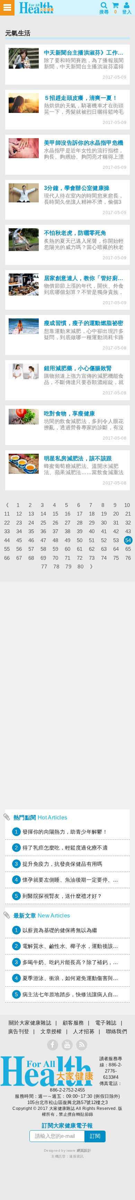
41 (104, 531)
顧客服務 (73, 1023)
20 (116, 514)
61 (80, 549)
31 (116, 523)
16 (68, 514)
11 (7, 514)
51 (92, 540)
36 (43, 531)
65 (128, 549)
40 (92, 531)
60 (68, 549)
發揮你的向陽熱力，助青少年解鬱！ (65, 832)
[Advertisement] (67, 738)
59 (55, 549)
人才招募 (83, 1031)
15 (55, 514)
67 (19, 558)
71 (68, 558)
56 (19, 549)
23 (19, 523)
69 (43, 558)
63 (104, 549)
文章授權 (51, 1031)
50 (80, 540)
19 (104, 514)
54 (128, 540)
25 (43, 523)
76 (128, 558)
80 (80, 566)
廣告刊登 (18, 1031)
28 (80, 523)
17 (80, 514)
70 (55, 558)
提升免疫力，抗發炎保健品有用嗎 (62, 864)
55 (7, 549)
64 (116, 549)
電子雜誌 (106, 1023)
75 (116, 558)
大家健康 (46, 1071)
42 (116, 531)
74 (104, 558)
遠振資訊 (76, 1156)
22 (7, 523)
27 (68, 523)
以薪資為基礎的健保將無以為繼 (59, 930)
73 (92, 558)
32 (128, 523)
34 (19, 531)
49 (68, 540)
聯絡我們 (116, 1031)
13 (31, 514)
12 (19, 514)
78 (56, 566)
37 (55, 531)
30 (104, 523)
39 (80, 531)
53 (116, 540)
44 (7, 540)
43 (128, 531)
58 (43, 549)
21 (128, 514)
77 (44, 566)
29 (92, 523)
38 (68, 531)
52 (104, 540)
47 (43, 540)
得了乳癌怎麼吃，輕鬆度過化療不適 (65, 848)
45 (19, 540)
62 (92, 549)
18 (92, 514)
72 (80, 558)
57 (31, 549)
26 (55, 523)
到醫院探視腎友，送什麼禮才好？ (62, 896)
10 (127, 505)
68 (31, 558)
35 (31, 531)
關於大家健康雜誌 (30, 1023)
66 (7, 558)
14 (43, 514)
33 (7, 531)
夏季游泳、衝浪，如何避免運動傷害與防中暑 (75, 978)
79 (68, 566)
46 (31, 540)
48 (55, 540)
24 (31, 523)
